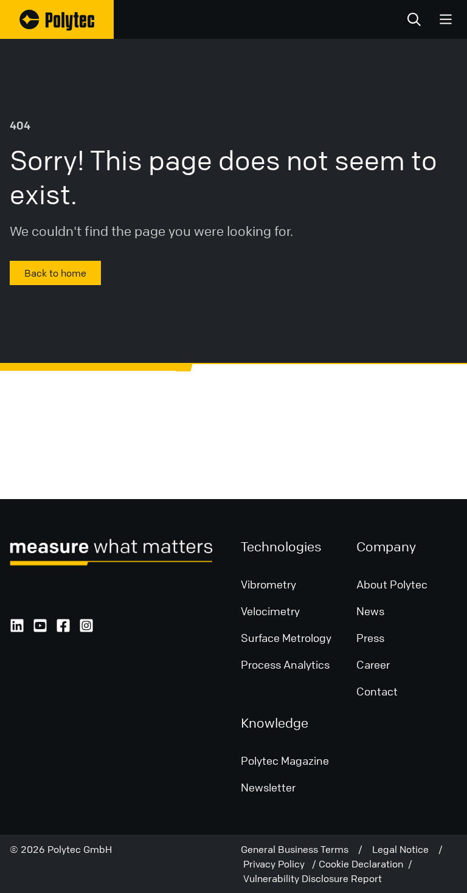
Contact (377, 691)
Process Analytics (285, 664)
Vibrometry (268, 584)
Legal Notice (405, 849)
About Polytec (391, 584)
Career (373, 664)
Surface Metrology (286, 637)
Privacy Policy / (281, 864)
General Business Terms (299, 849)
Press (370, 637)
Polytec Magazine (285, 760)
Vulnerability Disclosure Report (312, 878)
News (370, 611)
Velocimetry (270, 611)
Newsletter (268, 787)
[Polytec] (57, 19)
